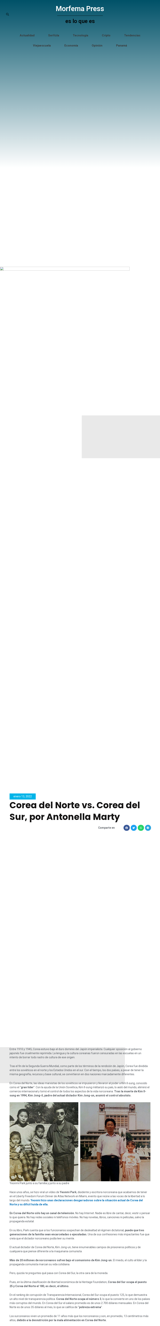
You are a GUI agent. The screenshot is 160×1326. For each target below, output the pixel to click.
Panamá (121, 45)
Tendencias (132, 35)
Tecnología (80, 35)
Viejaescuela (42, 45)
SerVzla (53, 35)
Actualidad (27, 35)
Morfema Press (80, 9)
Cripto (106, 35)
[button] (127, 828)
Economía (71, 45)
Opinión (97, 45)
